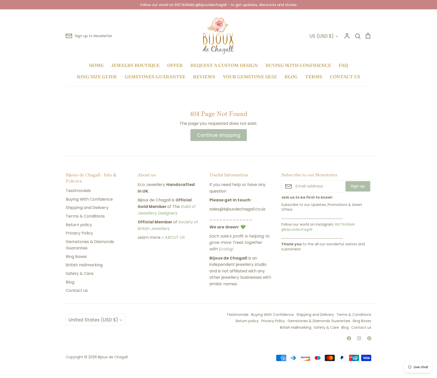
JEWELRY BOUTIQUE (135, 65)
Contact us (77, 290)
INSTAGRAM (345, 224)
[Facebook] (349, 338)
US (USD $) (322, 36)
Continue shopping (218, 135)
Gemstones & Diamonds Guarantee (90, 245)
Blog (70, 282)
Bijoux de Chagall (113, 357)
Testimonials (78, 191)
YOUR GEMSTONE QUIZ (250, 77)
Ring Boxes (76, 256)
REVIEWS (204, 77)
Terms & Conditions (85, 216)
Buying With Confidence (89, 199)
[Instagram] (359, 338)
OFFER (175, 65)
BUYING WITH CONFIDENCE (298, 65)
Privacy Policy (79, 233)
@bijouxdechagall (296, 229)
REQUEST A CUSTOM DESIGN (224, 65)
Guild (186, 206)
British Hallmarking (84, 265)
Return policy (79, 225)
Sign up (358, 186)
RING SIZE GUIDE (97, 77)
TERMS (313, 77)
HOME (96, 65)
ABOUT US (175, 237)
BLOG (291, 77)
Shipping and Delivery (87, 207)
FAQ (343, 65)
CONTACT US (345, 77)
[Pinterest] (369, 338)
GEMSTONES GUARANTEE (155, 77)
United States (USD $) (93, 320)
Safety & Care (80, 273)
